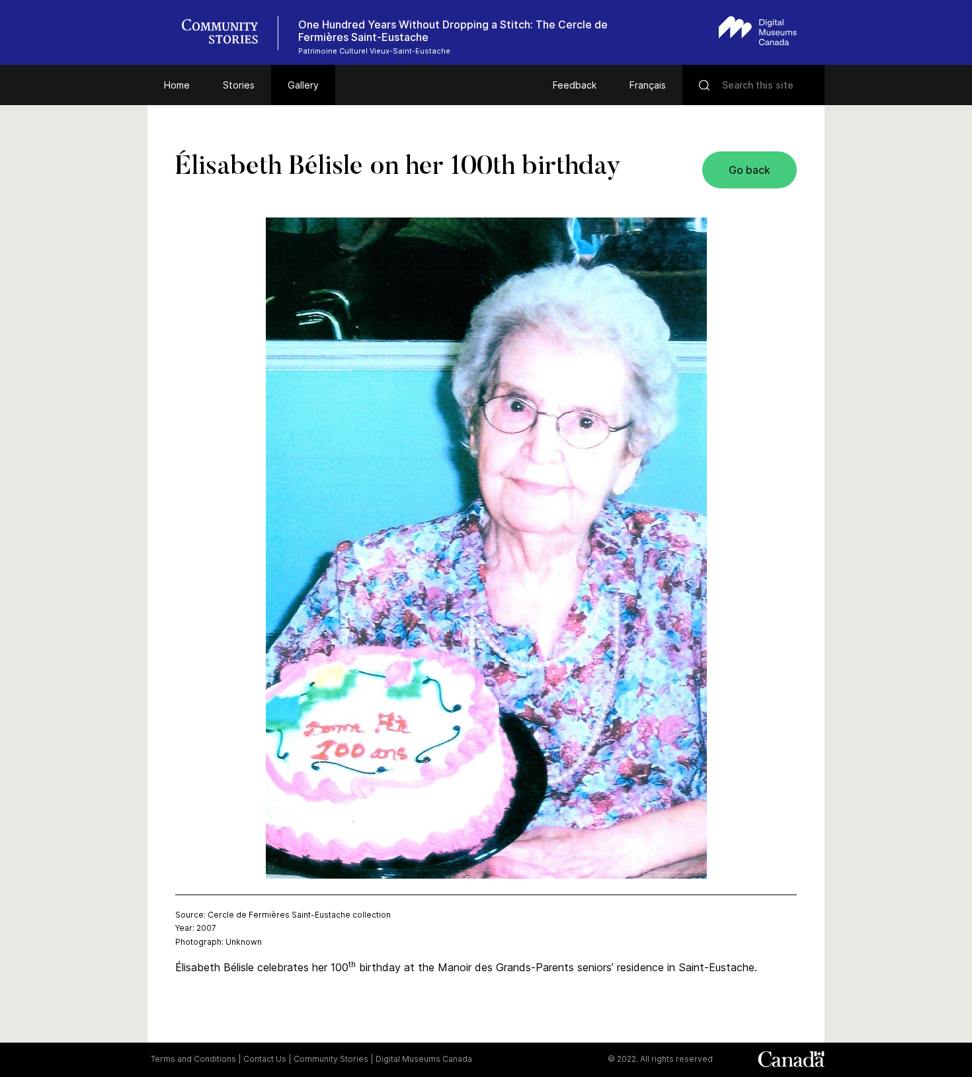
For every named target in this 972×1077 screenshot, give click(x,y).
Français (647, 85)
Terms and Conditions (193, 1059)
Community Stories (331, 1059)
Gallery (303, 85)
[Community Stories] (226, 33)
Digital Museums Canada (424, 1059)
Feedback (574, 85)
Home (177, 85)
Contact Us (264, 1059)
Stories (239, 85)
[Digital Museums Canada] (758, 31)
